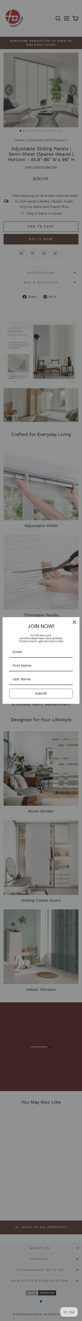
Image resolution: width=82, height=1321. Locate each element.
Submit (41, 693)
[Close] (74, 622)
